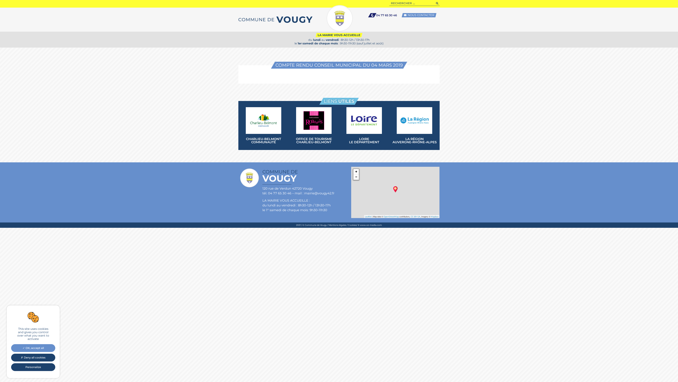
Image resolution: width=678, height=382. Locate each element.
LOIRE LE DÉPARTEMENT (364, 140)
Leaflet (368, 216)
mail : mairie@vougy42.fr (314, 193)
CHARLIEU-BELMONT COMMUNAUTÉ (263, 140)
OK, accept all (34, 348)
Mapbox (435, 216)
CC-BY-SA (415, 216)
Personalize (33, 367)
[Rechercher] (437, 3)
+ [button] (356, 171)
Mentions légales (337, 225)
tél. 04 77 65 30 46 (276, 193)
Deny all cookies (34, 357)
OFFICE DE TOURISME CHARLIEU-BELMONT (314, 140)
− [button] (356, 177)
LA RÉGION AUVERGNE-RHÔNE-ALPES (414, 140)
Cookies (352, 225)
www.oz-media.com (371, 225)
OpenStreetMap (391, 216)
